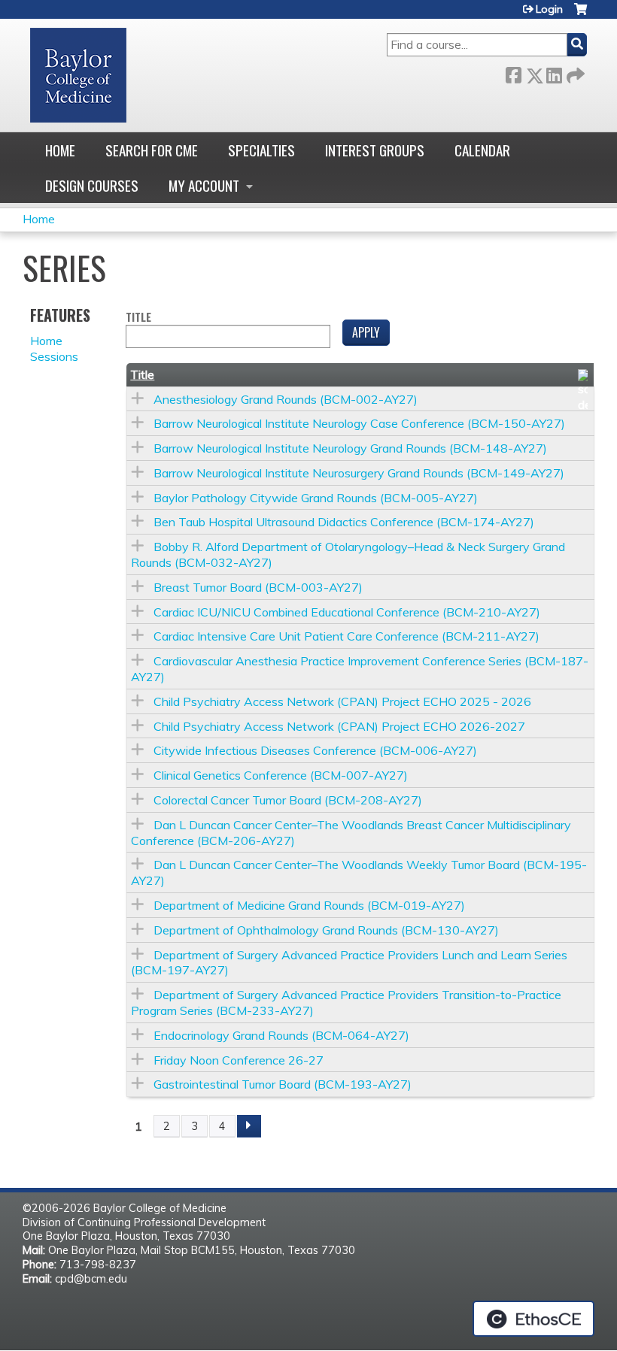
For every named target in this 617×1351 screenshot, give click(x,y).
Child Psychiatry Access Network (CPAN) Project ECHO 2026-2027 (339, 726)
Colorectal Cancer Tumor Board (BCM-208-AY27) (287, 799)
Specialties (261, 150)
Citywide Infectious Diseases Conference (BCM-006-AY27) (315, 750)
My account (204, 185)
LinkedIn (553, 72)
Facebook (513, 72)
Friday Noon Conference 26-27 (238, 1060)
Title (138, 317)
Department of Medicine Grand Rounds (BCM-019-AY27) (309, 905)
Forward (574, 72)
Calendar (482, 150)
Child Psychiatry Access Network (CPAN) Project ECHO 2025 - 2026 (342, 701)
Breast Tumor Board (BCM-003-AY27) (258, 587)
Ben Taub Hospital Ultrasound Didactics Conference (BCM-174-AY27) (343, 521)
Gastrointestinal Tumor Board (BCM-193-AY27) (282, 1084)
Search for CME (151, 150)
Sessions (54, 356)
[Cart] (580, 15)
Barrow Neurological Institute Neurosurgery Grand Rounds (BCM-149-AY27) (358, 472)
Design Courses (91, 185)
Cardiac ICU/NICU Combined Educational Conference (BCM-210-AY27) (346, 611)
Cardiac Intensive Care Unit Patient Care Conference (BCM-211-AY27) (346, 636)
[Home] (78, 75)
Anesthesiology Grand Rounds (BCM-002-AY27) (285, 399)
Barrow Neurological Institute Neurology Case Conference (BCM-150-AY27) (359, 423)
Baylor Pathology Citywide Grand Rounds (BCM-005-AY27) (315, 497)
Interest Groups (374, 150)
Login (549, 9)
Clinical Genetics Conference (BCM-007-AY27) (280, 775)
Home (60, 150)
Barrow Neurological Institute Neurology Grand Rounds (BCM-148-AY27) (350, 448)
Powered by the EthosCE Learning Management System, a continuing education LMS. (533, 1319)
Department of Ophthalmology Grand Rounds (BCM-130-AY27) (326, 930)
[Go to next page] (249, 1126)
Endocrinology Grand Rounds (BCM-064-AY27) (281, 1035)
